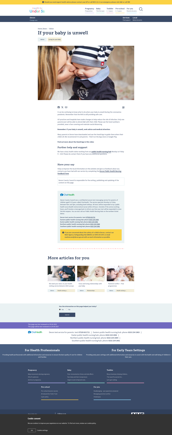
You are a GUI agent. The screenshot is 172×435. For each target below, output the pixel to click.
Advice (42, 39)
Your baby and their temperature (77, 377)
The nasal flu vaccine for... (114, 377)
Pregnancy (89, 9)
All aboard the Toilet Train (49, 394)
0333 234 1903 (94, 220)
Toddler (110, 9)
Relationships (91, 290)
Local (137, 18)
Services (127, 18)
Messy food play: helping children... (117, 374)
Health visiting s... (62, 290)
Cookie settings (42, 430)
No (69, 309)
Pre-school (120, 9)
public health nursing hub (101, 152)
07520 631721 (90, 217)
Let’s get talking (112, 380)
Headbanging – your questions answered (106, 391)
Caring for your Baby (54, 39)
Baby (100, 9)
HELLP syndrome (33, 377)
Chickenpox (97, 397)
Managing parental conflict (102, 394)
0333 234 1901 (95, 226)
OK (32, 430)
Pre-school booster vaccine (49, 391)
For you (132, 9)
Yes (63, 309)
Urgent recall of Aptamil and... (76, 380)
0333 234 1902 (93, 222)
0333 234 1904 (95, 224)
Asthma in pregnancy (34, 380)
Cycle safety (44, 397)
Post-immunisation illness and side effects (80, 374)
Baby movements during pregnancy (39, 374)
